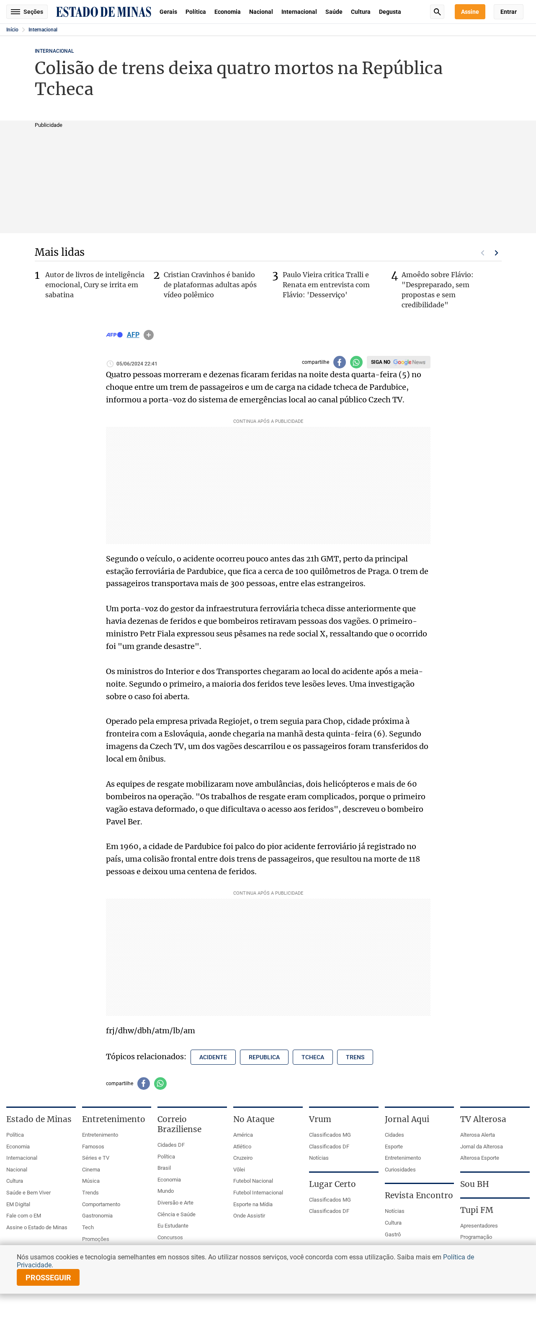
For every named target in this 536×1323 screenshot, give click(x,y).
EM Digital (18, 1204)
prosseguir (48, 1277)
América (243, 1135)
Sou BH (474, 1184)
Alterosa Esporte (479, 1158)
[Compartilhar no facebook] (339, 362)
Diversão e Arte (175, 1202)
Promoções (95, 1239)
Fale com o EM (23, 1215)
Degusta (390, 11)
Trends (90, 1192)
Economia (227, 11)
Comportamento (101, 1204)
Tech (88, 1227)
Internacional (299, 11)
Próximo (497, 253)
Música (91, 1181)
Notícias (319, 1158)
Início (12, 29)
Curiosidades (400, 1169)
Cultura (361, 11)
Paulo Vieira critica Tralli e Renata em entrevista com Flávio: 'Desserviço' (326, 284)
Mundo (165, 1191)
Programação (476, 1237)
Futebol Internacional (258, 1192)
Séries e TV (95, 1158)
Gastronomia (97, 1215)
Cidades (394, 1135)
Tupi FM (476, 1210)
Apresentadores (479, 1226)
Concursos (170, 1237)
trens (355, 1057)
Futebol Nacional (253, 1181)
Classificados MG (330, 1135)
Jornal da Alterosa (481, 1146)
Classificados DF (329, 1146)
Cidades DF (171, 1145)
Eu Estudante (172, 1226)
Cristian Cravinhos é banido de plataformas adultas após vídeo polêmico (210, 284)
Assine (470, 11)
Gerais (168, 11)
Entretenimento (100, 1135)
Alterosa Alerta (477, 1135)
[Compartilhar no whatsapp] (356, 362)
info (149, 335)
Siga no (380, 362)
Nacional (261, 11)
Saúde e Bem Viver (28, 1192)
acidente (213, 1057)
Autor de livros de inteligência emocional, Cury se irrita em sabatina (94, 284)
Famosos (93, 1146)
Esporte (394, 1146)
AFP (133, 335)
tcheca (313, 1057)
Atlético (242, 1146)
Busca (437, 12)
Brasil (164, 1168)
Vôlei (239, 1169)
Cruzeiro (243, 1158)
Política (196, 11)
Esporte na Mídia (253, 1204)
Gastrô (393, 1234)
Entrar (508, 11)
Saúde (334, 11)
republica (264, 1057)
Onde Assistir (249, 1215)
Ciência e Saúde (176, 1214)
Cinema (91, 1169)
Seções (33, 11)
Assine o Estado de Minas (36, 1227)
